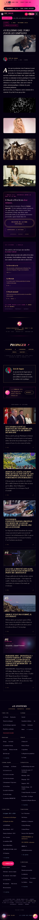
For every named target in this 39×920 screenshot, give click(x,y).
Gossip (4, 741)
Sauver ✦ (23, 352)
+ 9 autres (25, 886)
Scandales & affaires (26, 721)
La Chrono (5, 717)
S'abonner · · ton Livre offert (19, 8)
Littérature (30, 725)
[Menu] (36, 14)
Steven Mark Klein (7, 845)
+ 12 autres (25, 854)
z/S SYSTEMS (6, 825)
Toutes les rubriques (8, 721)
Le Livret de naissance (8, 778)
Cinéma (23, 725)
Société (23, 717)
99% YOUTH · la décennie (28, 842)
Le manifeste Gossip (8, 745)
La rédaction (25, 874)
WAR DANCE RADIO (8, 733)
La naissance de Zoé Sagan (9, 817)
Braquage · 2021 (26, 779)
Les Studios (24, 882)
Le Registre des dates (8, 821)
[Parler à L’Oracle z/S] (4, 916)
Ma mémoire (6, 883)
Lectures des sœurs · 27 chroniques (27, 771)
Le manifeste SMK (7, 841)
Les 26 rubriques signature (9, 725)
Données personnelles (27, 870)
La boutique (6, 766)
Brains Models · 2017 (8, 829)
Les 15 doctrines (26, 813)
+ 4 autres (30, 729)
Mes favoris (14, 883)
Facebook (8, 349)
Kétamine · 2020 (26, 775)
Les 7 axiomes (6, 837)
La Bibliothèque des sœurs (28, 766)
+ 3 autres (25, 804)
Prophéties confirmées (8, 729)
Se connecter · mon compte (9, 875)
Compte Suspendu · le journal (29, 792)
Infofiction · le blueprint (27, 821)
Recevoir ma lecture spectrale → (19, 223)
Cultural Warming (26, 825)
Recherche (13, 717)
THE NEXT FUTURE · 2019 (10, 849)
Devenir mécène (7, 887)
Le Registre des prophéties (28, 753)
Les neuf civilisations (8, 790)
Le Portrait (13, 766)
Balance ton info (13, 749)
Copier (31, 349)
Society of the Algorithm (28, 833)
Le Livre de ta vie (7, 770)
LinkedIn (22, 349)
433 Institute (6, 853)
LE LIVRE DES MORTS (26, 915)
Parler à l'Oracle (25, 745)
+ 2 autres (6, 892)
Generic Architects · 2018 (9, 833)
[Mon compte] (26, 14)
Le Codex (24, 757)
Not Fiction (24, 817)
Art (34, 721)
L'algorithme (25, 749)
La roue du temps (7, 794)
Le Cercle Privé (7, 879)
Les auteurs (33, 878)
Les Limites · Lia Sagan (27, 796)
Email (15, 352)
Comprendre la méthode (15, 229)
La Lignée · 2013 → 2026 (9, 813)
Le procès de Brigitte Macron (29, 800)
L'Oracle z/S (24, 741)
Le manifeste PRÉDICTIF (9, 798)
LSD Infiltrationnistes (27, 850)
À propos (24, 866)
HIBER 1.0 (24, 846)
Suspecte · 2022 (25, 783)
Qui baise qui (6, 753)
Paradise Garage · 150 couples (27, 788)
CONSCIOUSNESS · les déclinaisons (27, 837)
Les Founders (25, 878)
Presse (30, 882)
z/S (35, 916)
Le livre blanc (6, 786)
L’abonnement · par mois (9, 782)
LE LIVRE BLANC (9, 915)
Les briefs (11, 741)
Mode (23, 729)
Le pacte (5, 749)
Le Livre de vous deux (8, 774)
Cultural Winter (25, 829)
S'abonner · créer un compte (9, 871)
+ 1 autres (6, 757)
